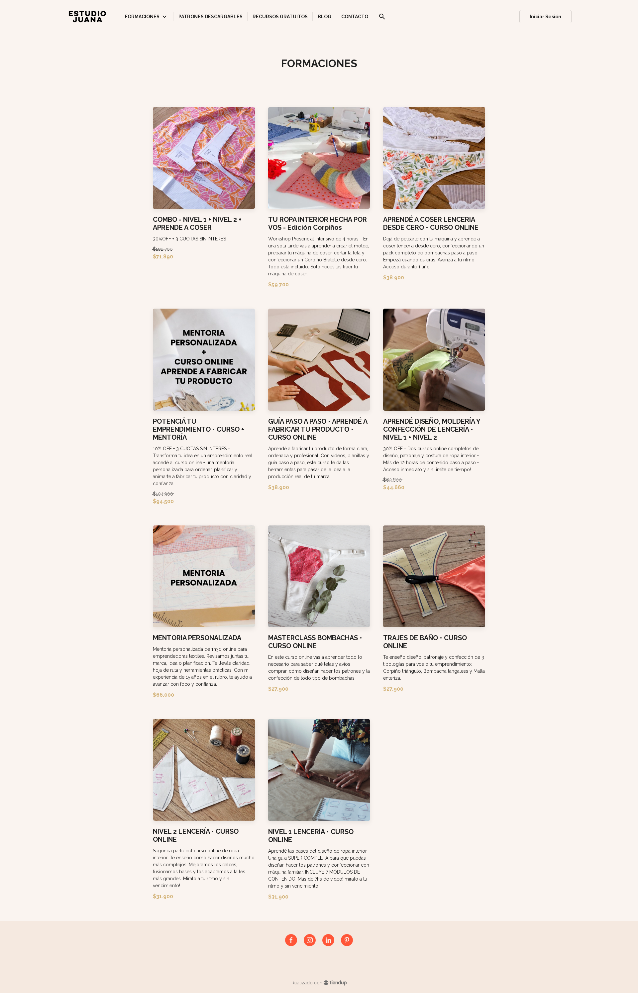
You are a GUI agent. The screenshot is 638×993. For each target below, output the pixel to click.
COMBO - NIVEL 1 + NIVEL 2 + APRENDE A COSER (197, 223)
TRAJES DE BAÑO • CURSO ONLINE (425, 642)
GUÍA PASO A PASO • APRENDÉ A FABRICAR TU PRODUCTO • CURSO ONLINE (317, 429)
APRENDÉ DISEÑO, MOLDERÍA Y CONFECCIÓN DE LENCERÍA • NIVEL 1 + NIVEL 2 (431, 429)
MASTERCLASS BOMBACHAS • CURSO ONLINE (315, 642)
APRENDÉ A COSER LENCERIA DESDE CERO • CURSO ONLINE (430, 223)
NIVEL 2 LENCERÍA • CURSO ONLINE (196, 835)
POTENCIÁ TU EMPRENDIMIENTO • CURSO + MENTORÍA (198, 429)
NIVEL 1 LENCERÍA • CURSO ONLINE (311, 836)
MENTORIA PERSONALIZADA (197, 638)
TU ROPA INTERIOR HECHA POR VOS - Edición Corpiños (317, 223)
